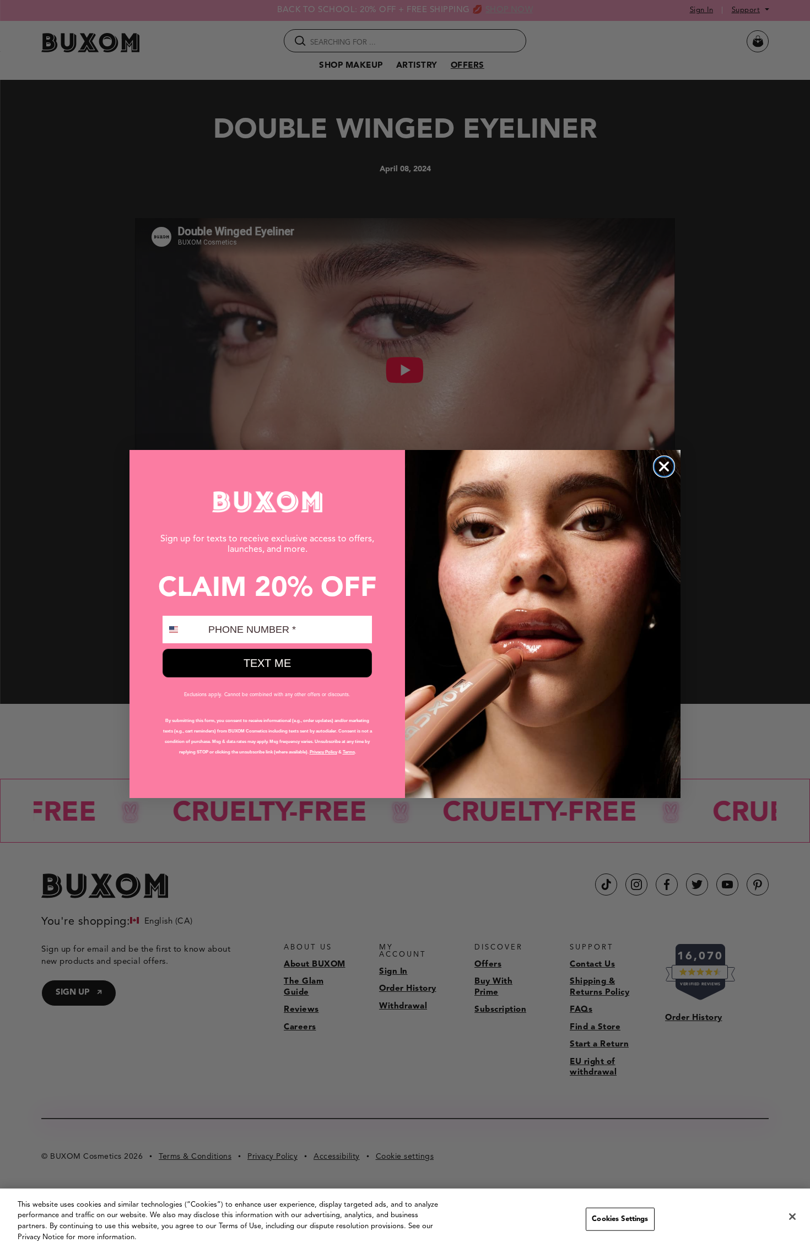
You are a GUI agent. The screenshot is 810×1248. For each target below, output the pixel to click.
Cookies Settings (620, 1219)
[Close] (792, 1216)
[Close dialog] (664, 466)
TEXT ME (267, 663)
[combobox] (183, 629)
